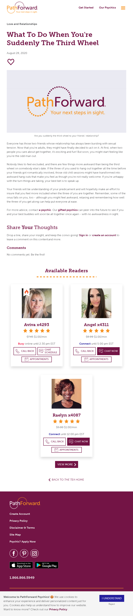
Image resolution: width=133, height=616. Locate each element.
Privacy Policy (58, 609)
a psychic (45, 210)
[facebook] (14, 553)
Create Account (20, 513)
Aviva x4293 (36, 324)
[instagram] (34, 553)
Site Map (15, 534)
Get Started (86, 7)
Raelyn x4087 (67, 415)
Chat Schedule (51, 351)
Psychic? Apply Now (23, 541)
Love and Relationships (22, 24)
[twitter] (24, 553)
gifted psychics (68, 210)
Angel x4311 (96, 324)
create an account (104, 235)
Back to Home (68, 479)
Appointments (39, 359)
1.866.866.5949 (22, 578)
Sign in (83, 235)
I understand (112, 598)
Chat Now (111, 351)
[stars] (36, 330)
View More (65, 464)
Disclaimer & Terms (22, 527)
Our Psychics (107, 7)
